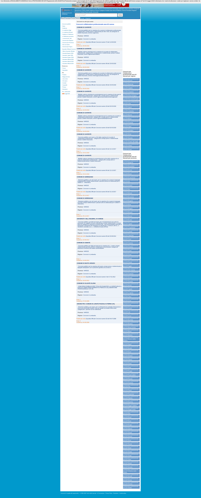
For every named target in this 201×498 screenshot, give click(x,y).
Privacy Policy (108, 493)
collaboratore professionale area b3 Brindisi (130, 219)
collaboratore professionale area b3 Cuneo (130, 250)
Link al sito (65, 78)
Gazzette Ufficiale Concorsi (69, 49)
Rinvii (114, 10)
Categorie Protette (104, 10)
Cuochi (83, 10)
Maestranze (78, 10)
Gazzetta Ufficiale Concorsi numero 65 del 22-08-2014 (101, 236)
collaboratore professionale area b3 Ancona (130, 169)
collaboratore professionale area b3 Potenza (130, 397)
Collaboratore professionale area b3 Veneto (131, 148)
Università (95, 12)
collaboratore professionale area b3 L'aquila (130, 288)
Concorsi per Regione (67, 40)
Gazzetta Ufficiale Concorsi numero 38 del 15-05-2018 (101, 63)
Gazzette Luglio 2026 (67, 55)
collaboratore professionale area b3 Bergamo (130, 200)
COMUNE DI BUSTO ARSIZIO (86, 263)
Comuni (82, 12)
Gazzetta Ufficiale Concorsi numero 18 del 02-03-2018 (101, 106)
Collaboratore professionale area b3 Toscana (131, 137)
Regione (134, 10)
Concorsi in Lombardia (89, 39)
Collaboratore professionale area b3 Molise (131, 118)
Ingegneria (84, 8)
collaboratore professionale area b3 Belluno (130, 192)
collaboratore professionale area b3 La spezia (130, 292)
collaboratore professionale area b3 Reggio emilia (130, 408)
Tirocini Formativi (126, 10)
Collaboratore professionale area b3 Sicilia (131, 133)
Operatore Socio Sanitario (126, 8)
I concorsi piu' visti (66, 38)
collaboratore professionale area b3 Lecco (130, 303)
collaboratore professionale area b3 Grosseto (130, 280)
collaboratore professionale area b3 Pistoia (130, 389)
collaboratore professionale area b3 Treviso (130, 451)
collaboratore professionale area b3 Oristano (130, 355)
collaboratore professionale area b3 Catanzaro (130, 234)
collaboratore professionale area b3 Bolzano (130, 211)
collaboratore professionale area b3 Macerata (130, 319)
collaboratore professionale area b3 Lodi (130, 311)
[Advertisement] (131, 44)
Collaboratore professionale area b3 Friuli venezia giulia (131, 98)
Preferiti (64, 74)
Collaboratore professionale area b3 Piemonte (131, 121)
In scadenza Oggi (66, 30)
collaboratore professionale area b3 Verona (130, 479)
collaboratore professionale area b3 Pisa (130, 385)
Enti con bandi (65, 44)
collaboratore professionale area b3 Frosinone (130, 273)
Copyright (64, 85)
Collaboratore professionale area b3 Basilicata (131, 83)
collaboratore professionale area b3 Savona (130, 435)
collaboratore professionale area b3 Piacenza (130, 382)
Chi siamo (64, 81)
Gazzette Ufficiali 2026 (68, 59)
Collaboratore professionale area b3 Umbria (131, 145)
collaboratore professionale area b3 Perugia (130, 370)
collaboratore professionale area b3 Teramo (130, 443)
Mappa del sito (66, 76)
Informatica (78, 8)
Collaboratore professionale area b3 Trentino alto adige (131, 141)
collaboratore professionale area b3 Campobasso (130, 227)
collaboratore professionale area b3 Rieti (130, 412)
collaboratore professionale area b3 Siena (130, 439)
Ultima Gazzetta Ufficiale (68, 51)
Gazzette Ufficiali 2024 (68, 63)
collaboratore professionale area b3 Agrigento (130, 161)
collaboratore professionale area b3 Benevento (130, 196)
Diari (111, 10)
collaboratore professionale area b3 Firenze (130, 261)
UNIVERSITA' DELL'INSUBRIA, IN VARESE (90, 219)
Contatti (64, 83)
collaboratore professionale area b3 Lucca (130, 315)
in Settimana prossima (67, 36)
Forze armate (88, 12)
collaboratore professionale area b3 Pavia (130, 366)
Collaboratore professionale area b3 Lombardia (131, 110)
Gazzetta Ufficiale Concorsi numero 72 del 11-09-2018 (101, 42)
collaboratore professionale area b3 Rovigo (130, 424)
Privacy (64, 87)
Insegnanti (137, 8)
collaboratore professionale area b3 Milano (130, 330)
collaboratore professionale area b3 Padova (130, 359)
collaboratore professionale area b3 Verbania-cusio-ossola (130, 471)
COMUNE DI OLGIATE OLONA (86, 283)
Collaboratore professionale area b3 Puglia (131, 125)
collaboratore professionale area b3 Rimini (130, 416)
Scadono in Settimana (67, 34)
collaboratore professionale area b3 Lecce (130, 299)
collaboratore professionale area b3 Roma (130, 420)
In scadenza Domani (67, 32)
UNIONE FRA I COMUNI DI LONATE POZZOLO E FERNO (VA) (96, 304)
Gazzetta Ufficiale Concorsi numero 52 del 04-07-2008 (101, 318)
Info (118, 2)
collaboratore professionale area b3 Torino (130, 447)
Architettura (90, 8)
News (63, 26)
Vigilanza (92, 10)
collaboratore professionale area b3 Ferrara (130, 257)
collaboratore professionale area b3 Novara (130, 347)
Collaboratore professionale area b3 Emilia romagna (131, 95)
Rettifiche (119, 10)
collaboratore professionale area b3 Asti (130, 180)
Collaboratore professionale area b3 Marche (131, 114)
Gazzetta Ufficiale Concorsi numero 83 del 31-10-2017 (101, 191)
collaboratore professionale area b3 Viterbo (130, 487)
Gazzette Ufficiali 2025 (68, 61)
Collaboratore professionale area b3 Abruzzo (131, 79)
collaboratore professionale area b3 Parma (130, 362)
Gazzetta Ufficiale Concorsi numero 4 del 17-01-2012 (100, 277)
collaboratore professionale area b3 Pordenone (130, 393)
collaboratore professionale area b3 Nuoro (130, 351)
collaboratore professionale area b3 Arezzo (130, 173)
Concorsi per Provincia (68, 42)
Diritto (95, 8)
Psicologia (116, 8)
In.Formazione (100, 493)
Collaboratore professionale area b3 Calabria (131, 87)
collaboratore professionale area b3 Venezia (130, 466)
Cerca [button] (120, 15)
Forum (64, 68)
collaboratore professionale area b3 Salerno (130, 428)
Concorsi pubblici (66, 24)
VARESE (86, 36)
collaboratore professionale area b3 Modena (130, 334)
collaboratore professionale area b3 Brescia (130, 215)
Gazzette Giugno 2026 (68, 57)
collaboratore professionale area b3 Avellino (130, 184)
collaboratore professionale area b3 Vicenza (130, 483)
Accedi (82, 18)
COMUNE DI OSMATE (83, 242)
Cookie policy (123, 493)
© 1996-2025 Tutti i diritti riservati (88, 493)
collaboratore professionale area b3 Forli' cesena (130, 269)
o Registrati (88, 18)
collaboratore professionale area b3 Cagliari (130, 223)
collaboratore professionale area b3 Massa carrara (130, 326)
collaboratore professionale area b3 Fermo (130, 253)
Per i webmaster (66, 91)
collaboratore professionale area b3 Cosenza (130, 242)
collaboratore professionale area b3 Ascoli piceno (130, 177)
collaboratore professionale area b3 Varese (130, 462)
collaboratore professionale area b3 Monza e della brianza (130, 339)
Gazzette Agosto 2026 (67, 53)
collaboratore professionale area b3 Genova (130, 276)
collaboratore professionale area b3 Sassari (130, 431)
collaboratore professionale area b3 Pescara (130, 378)
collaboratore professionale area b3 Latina (130, 296)
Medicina (100, 8)
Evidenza (64, 28)
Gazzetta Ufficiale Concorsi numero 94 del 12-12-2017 (101, 149)
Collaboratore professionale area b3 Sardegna (131, 129)
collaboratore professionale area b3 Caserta (130, 230)
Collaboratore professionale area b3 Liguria (131, 106)
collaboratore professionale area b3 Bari (130, 188)
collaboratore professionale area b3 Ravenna (130, 401)
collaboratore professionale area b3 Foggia (130, 265)
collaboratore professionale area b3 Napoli (130, 343)
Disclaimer (65, 89)
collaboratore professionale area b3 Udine (130, 458)
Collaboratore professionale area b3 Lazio (131, 102)
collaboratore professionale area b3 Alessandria (130, 165)
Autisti (87, 10)
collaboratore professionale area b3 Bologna (130, 207)
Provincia (77, 12)
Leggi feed (67, 93)
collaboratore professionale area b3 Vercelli (130, 475)
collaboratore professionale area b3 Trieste (130, 454)
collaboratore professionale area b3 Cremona (130, 246)
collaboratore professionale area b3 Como (130, 238)
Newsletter (65, 70)
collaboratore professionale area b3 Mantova (130, 323)
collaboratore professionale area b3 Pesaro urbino (130, 374)
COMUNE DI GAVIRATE (84, 27)
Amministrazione (107, 8)
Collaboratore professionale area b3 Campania (131, 91)
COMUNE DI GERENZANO (85, 177)
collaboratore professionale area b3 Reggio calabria (130, 405)
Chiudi (122, 2)
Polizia (97, 10)
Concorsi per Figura (67, 46)
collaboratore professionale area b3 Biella (130, 204)
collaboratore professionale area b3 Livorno (130, 307)
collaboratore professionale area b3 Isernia (130, 284)
